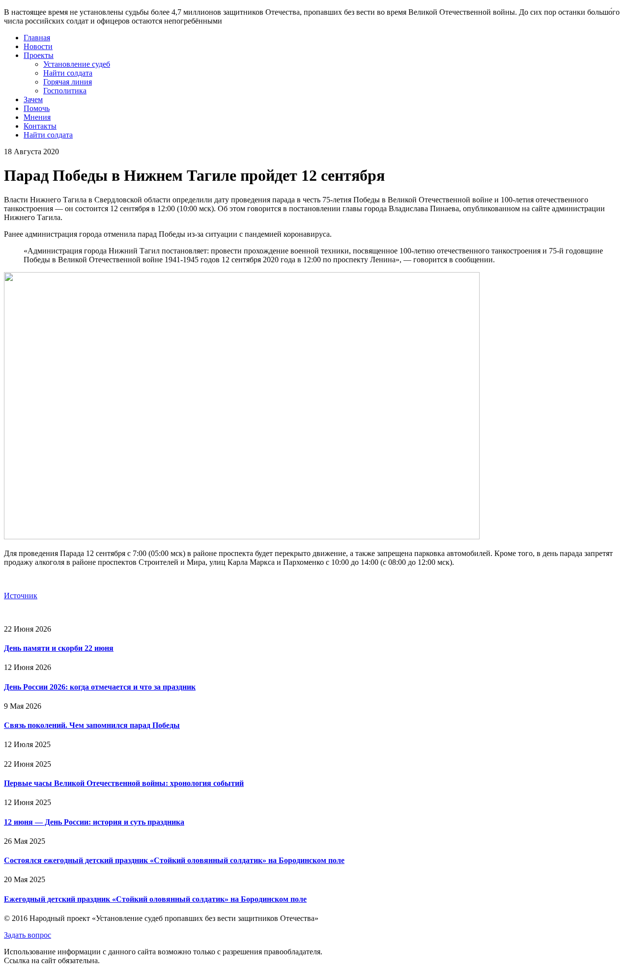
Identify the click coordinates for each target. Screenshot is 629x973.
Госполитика (64, 90)
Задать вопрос (27, 935)
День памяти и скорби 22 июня (59, 648)
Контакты (40, 126)
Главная (37, 37)
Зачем (33, 99)
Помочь (37, 108)
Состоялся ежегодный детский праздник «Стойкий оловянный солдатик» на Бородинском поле (174, 860)
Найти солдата (67, 73)
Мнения (37, 117)
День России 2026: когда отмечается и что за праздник (100, 687)
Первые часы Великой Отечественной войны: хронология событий (124, 783)
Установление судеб (76, 64)
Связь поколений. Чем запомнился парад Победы (92, 725)
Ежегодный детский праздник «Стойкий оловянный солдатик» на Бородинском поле (155, 899)
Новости (38, 46)
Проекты (39, 55)
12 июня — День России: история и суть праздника (94, 822)
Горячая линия (67, 82)
